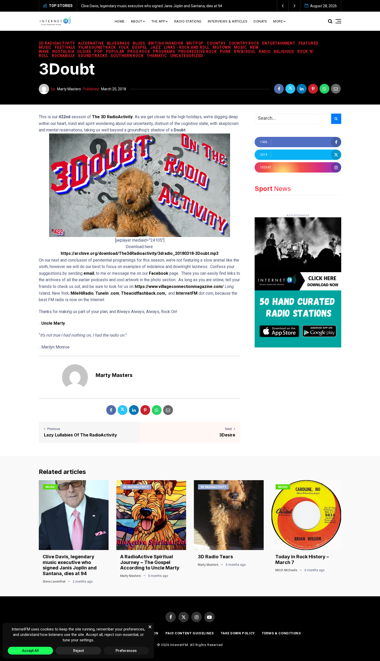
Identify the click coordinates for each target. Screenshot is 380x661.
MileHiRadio (82, 293)
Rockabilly (63, 56)
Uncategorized (186, 56)
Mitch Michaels (286, 570)
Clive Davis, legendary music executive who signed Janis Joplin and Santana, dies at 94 (151, 6)
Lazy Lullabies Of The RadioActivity (80, 434)
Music (240, 47)
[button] (283, 6)
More (278, 21)
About (136, 21)
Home (120, 21)
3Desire (227, 434)
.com (114, 293)
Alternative (91, 43)
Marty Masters (69, 89)
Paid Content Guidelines (189, 633)
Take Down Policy (238, 633)
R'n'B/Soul (245, 51)
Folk (124, 47)
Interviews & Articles (228, 21)
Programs (164, 51)
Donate (260, 21)
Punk (225, 51)
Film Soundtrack (97, 47)
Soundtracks (93, 56)
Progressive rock (197, 51)
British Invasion (165, 43)
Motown (222, 47)
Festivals (65, 47)
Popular (115, 51)
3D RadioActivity (57, 43)
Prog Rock (138, 51)
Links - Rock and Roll (187, 47)
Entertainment (278, 43)
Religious (284, 51)
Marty (59, 323)
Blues (139, 43)
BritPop (195, 43)
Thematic (157, 56)
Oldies (84, 51)
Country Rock (244, 43)
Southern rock (127, 56)
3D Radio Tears (215, 556)
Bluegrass (118, 43)
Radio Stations (188, 21)
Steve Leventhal (54, 581)
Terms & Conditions (281, 633)
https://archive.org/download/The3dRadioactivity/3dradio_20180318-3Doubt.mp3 (139, 253)
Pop (98, 51)
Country (216, 43)
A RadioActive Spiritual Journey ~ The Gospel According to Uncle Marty (149, 562)
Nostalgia (63, 51)
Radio (265, 51)
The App (158, 21)
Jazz (155, 47)
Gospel (139, 47)
